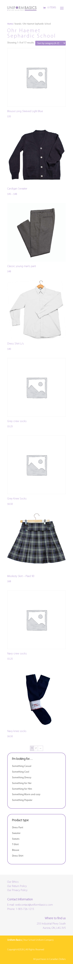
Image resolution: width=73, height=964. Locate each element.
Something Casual (21, 766)
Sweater (16, 833)
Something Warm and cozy (26, 794)
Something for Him (22, 789)
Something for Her (22, 783)
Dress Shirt (17, 856)
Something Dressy (21, 777)
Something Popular (22, 800)
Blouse (15, 850)
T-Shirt (15, 844)
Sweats (15, 839)
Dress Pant (17, 827)
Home (10, 24)
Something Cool (20, 772)
